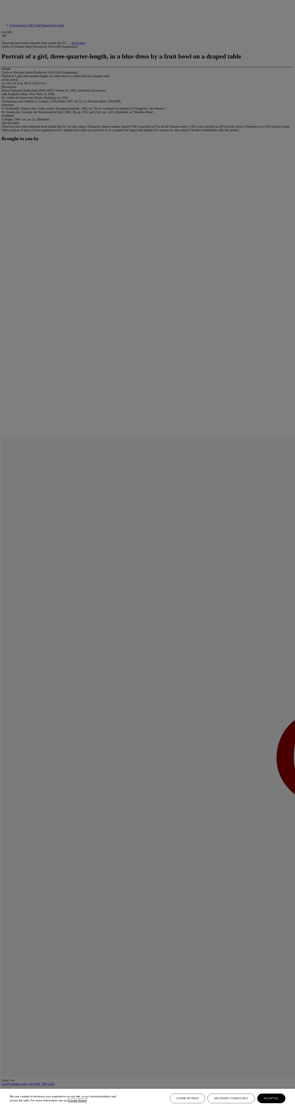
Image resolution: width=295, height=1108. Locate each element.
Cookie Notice (77, 1100)
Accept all (271, 1098)
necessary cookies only (231, 1098)
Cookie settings (187, 1098)
